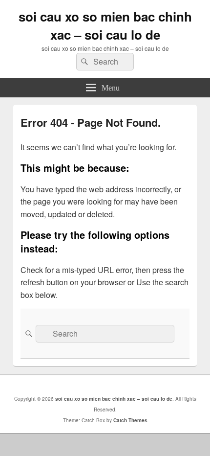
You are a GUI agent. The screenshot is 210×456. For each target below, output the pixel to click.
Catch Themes (130, 420)
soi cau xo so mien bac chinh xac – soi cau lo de (105, 25)
